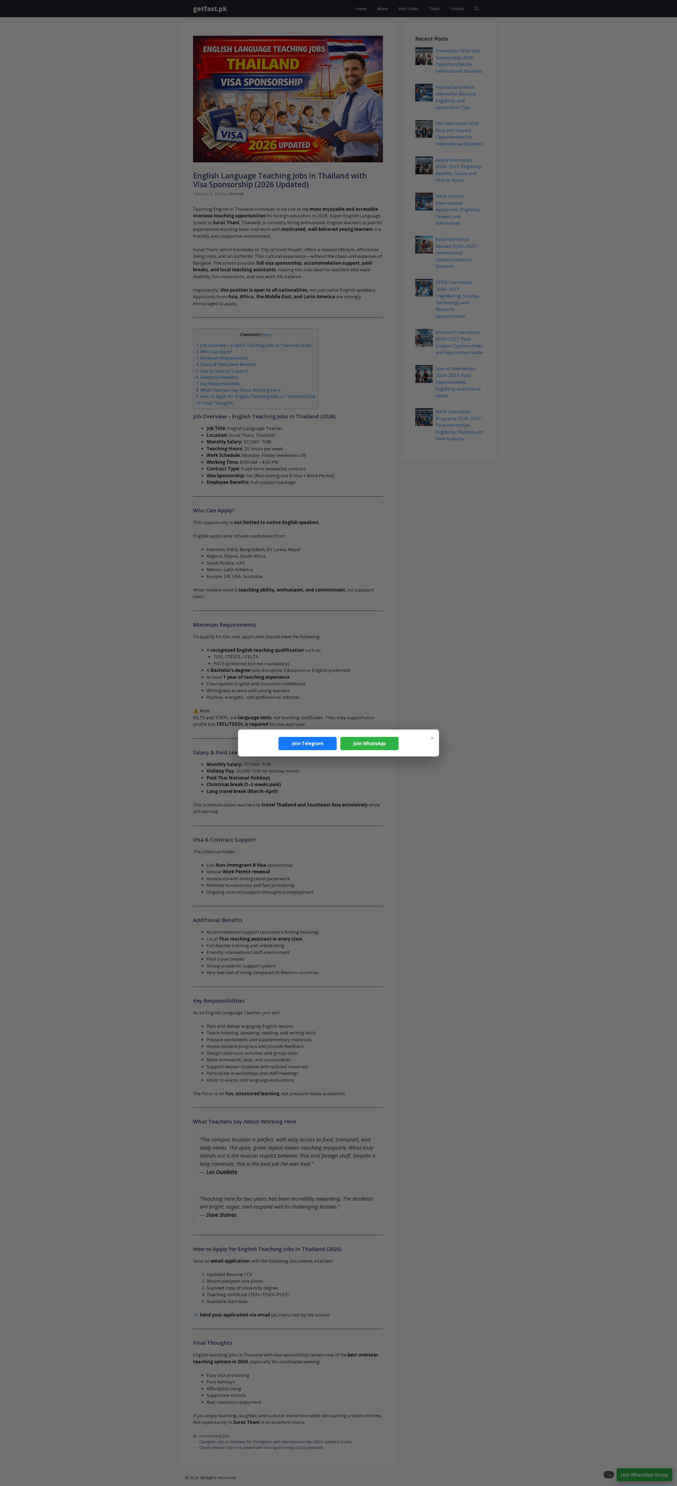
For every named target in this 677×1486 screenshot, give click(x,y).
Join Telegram (307, 743)
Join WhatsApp (369, 743)
